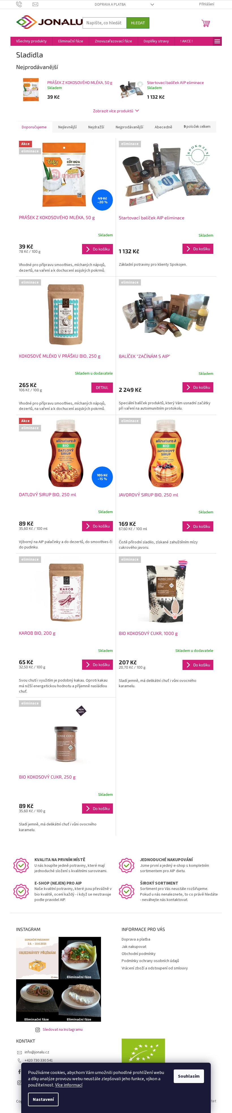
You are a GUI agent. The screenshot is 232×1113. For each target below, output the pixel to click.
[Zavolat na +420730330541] (24, 4)
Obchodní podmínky (139, 954)
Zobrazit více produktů (113, 110)
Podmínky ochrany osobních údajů (150, 961)
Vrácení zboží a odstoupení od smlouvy (155, 968)
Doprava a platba (110, 4)
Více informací (68, 1085)
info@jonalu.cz (37, 1052)
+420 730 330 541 (39, 1060)
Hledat (138, 22)
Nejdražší (96, 127)
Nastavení (43, 1099)
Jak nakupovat (134, 947)
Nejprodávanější (129, 127)
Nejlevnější (67, 127)
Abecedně (163, 127)
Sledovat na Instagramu (63, 1029)
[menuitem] (31, 41)
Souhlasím (189, 1076)
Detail (102, 387)
